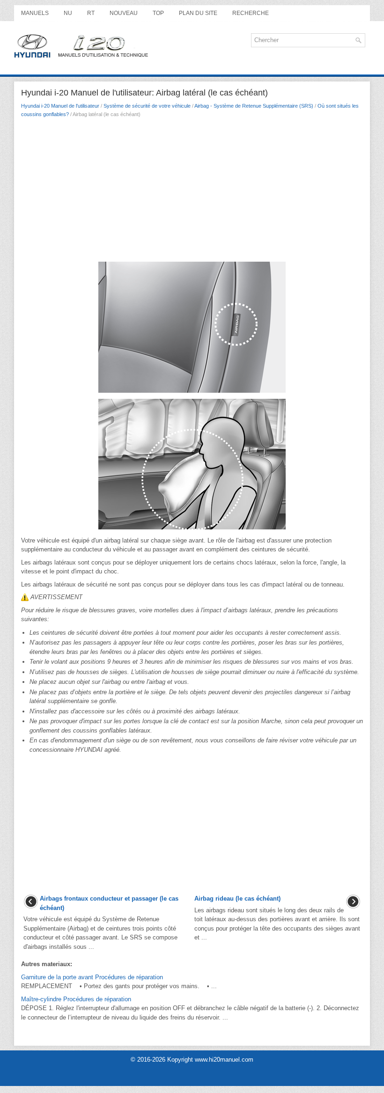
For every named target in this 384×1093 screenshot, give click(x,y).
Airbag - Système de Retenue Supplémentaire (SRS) (253, 106)
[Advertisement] (192, 192)
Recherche (250, 13)
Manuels (35, 13)
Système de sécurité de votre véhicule (147, 106)
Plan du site (198, 13)
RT (91, 13)
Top (158, 13)
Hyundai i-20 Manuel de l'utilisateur (60, 106)
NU (68, 13)
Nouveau (124, 13)
